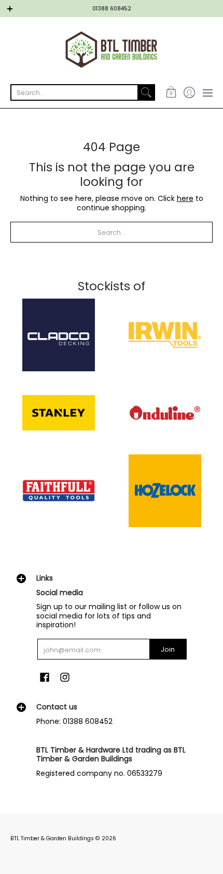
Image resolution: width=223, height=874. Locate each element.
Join (168, 649)
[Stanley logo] (58, 413)
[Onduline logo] (165, 413)
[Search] (146, 92)
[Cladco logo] (58, 335)
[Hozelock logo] (165, 490)
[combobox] (74, 92)
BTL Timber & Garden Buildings (52, 838)
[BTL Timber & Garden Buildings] (111, 49)
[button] (171, 92)
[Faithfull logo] (58, 490)
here (185, 198)
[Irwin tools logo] (165, 335)
